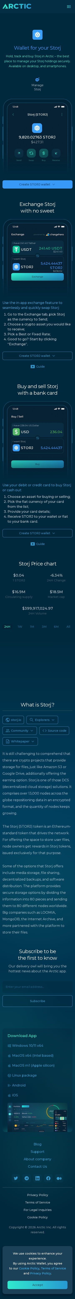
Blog (37, 1144)
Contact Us (37, 1167)
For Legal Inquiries (38, 1210)
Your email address (17, 985)
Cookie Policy (37, 1217)
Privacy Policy (37, 1195)
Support (37, 1152)
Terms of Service (37, 1202)
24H (7, 627)
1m (32, 627)
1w (20, 627)
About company (37, 1159)
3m (44, 627)
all (68, 627)
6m (56, 627)
